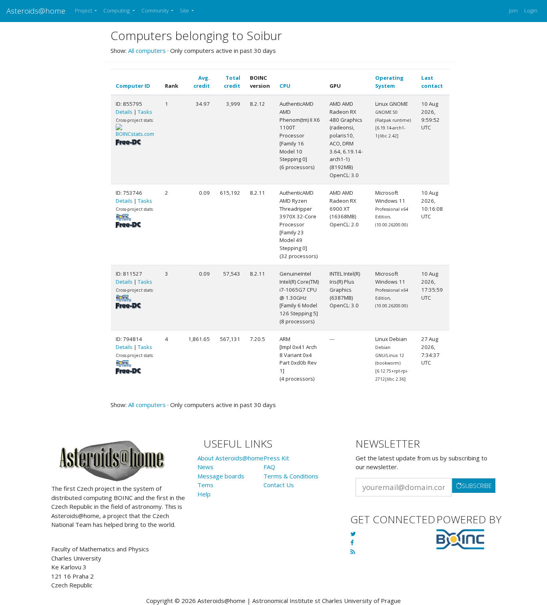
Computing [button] (117, 10)
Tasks (145, 111)
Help (204, 494)
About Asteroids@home (230, 458)
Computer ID (133, 85)
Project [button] (84, 10)
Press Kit (276, 458)
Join (513, 10)
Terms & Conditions (290, 476)
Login (530, 10)
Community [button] (155, 10)
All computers (147, 50)
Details (124, 111)
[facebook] (352, 542)
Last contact (432, 81)
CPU (285, 85)
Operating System (389, 81)
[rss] (352, 552)
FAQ (269, 467)
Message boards (220, 476)
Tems (205, 485)
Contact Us (278, 485)
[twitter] (353, 534)
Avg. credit (201, 81)
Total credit (232, 81)
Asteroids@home (35, 11)
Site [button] (185, 10)
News (205, 467)
